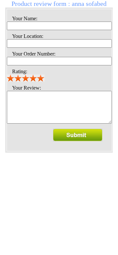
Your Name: (24, 18)
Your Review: (26, 88)
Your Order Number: (33, 54)
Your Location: (27, 36)
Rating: (19, 71)
